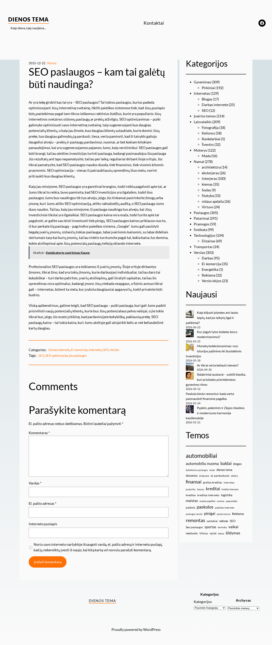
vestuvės (192, 533)
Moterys (200, 150)
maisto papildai (207, 501)
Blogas (207, 99)
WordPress (152, 629)
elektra (234, 475)
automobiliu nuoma (202, 463)
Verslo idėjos (211, 281)
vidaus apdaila (213, 201)
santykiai (212, 521)
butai (212, 470)
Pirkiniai (208, 88)
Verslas (114, 350)
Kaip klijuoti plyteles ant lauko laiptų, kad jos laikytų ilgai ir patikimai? (212, 317)
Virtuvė (207, 207)
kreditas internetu (208, 495)
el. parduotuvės (220, 475)
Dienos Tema (28, 19)
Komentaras (39, 433)
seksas (223, 521)
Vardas (35, 483)
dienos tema (224, 470)
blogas (237, 464)
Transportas (203, 247)
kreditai (213, 488)
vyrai (213, 533)
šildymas (233, 533)
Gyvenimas (202, 82)
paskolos (205, 507)
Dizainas (208, 241)
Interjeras (209, 178)
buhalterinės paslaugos (197, 470)
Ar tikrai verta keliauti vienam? (217, 365)
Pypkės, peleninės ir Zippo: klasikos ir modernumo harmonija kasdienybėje (215, 413)
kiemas (207, 184)
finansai (194, 481)
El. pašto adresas (42, 503)
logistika (226, 495)
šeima (221, 533)
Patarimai (201, 218)
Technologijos (204, 235)
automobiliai (201, 455)
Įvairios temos (205, 116)
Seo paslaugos (78, 355)
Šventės (208, 144)
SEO (106, 350)
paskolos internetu (224, 507)
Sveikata (200, 229)
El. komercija (79, 350)
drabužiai (204, 475)
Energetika (210, 269)
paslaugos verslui (194, 514)
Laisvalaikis (203, 122)
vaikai (233, 526)
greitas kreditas (212, 482)
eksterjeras (210, 173)
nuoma (220, 501)
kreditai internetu (230, 489)
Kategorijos (203, 601)
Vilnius (203, 533)
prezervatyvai (223, 514)
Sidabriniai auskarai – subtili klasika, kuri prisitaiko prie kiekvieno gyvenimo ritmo (216, 379)
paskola (190, 507)
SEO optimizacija (56, 355)
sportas (210, 527)
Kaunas (200, 489)
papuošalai (231, 501)
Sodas (206, 190)
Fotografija (210, 127)
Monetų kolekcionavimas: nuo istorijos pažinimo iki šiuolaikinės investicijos (214, 351)
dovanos (192, 475)
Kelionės (208, 133)
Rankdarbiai (211, 139)
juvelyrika (191, 489)
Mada (206, 156)
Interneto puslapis (43, 524)
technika (222, 527)
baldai (226, 463)
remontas (195, 520)
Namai (199, 161)
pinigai (209, 513)
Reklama (208, 275)
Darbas (207, 258)
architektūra (211, 167)
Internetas (95, 350)
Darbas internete (59, 350)
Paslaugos (201, 212)
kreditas (191, 495)
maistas (192, 501)
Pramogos (201, 224)
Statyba (208, 195)
